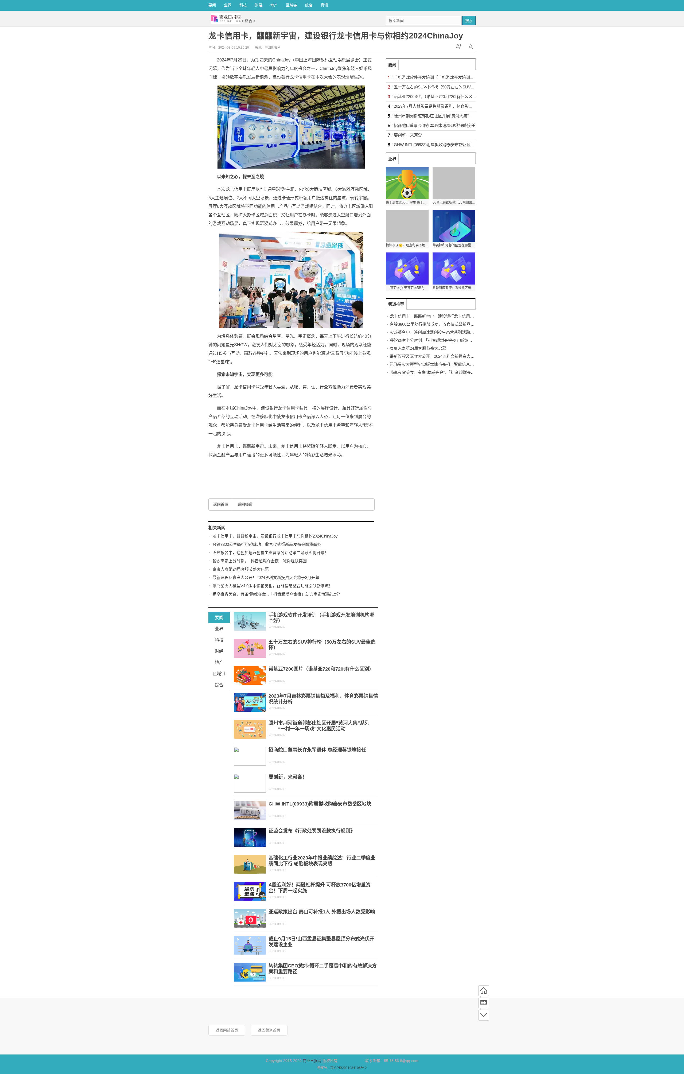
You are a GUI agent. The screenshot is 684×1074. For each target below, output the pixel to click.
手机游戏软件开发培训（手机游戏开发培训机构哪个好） (444, 77)
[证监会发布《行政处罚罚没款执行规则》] (250, 837)
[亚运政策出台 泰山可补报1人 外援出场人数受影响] (250, 918)
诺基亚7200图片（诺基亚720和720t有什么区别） (321, 669)
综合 (309, 5)
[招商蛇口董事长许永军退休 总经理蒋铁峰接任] (250, 756)
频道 (483, 1003)
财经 (258, 5)
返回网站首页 (227, 1030)
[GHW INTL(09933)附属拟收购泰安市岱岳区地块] (250, 810)
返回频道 (245, 504)
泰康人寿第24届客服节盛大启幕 (240, 569)
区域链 (291, 5)
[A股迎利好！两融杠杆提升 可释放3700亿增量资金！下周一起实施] (250, 891)
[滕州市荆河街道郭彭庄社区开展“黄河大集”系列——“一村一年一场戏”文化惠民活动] (250, 729)
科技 (243, 5)
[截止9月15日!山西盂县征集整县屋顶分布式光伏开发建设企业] (250, 945)
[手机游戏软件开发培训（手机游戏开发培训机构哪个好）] (250, 621)
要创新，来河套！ (288, 777)
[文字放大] (458, 46)
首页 (483, 990)
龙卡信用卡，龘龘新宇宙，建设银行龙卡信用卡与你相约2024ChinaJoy (275, 536)
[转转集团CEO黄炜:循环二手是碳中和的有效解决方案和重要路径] (250, 972)
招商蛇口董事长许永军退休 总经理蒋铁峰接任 (317, 750)
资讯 (324, 5)
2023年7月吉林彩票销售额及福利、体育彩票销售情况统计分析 (449, 106)
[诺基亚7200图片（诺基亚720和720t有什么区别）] (250, 675)
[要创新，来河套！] (250, 783)
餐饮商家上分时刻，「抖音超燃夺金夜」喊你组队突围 (259, 561)
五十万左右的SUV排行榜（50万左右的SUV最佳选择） (442, 87)
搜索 (469, 20)
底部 (483, 1015)
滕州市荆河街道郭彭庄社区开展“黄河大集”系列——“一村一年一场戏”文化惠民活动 (466, 116)
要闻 (212, 5)
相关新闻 (217, 528)
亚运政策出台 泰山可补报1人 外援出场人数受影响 (322, 912)
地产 (274, 5)
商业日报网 (312, 1061)
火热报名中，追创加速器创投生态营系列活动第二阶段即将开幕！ (270, 552)
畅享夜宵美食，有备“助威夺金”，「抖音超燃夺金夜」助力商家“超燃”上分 (276, 594)
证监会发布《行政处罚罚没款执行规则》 (312, 831)
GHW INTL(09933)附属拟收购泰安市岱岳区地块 (320, 804)
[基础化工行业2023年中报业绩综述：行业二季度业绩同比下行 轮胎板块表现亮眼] (250, 864)
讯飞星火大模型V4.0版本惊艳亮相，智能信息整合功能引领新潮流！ (272, 585)
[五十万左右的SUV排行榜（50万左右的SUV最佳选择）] (250, 648)
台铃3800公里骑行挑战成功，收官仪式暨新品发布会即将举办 (266, 544)
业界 (227, 5)
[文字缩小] (471, 46)
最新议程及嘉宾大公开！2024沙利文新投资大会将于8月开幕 (265, 577)
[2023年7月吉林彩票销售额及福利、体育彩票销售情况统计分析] (250, 702)
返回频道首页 (269, 1030)
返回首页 (220, 504)
